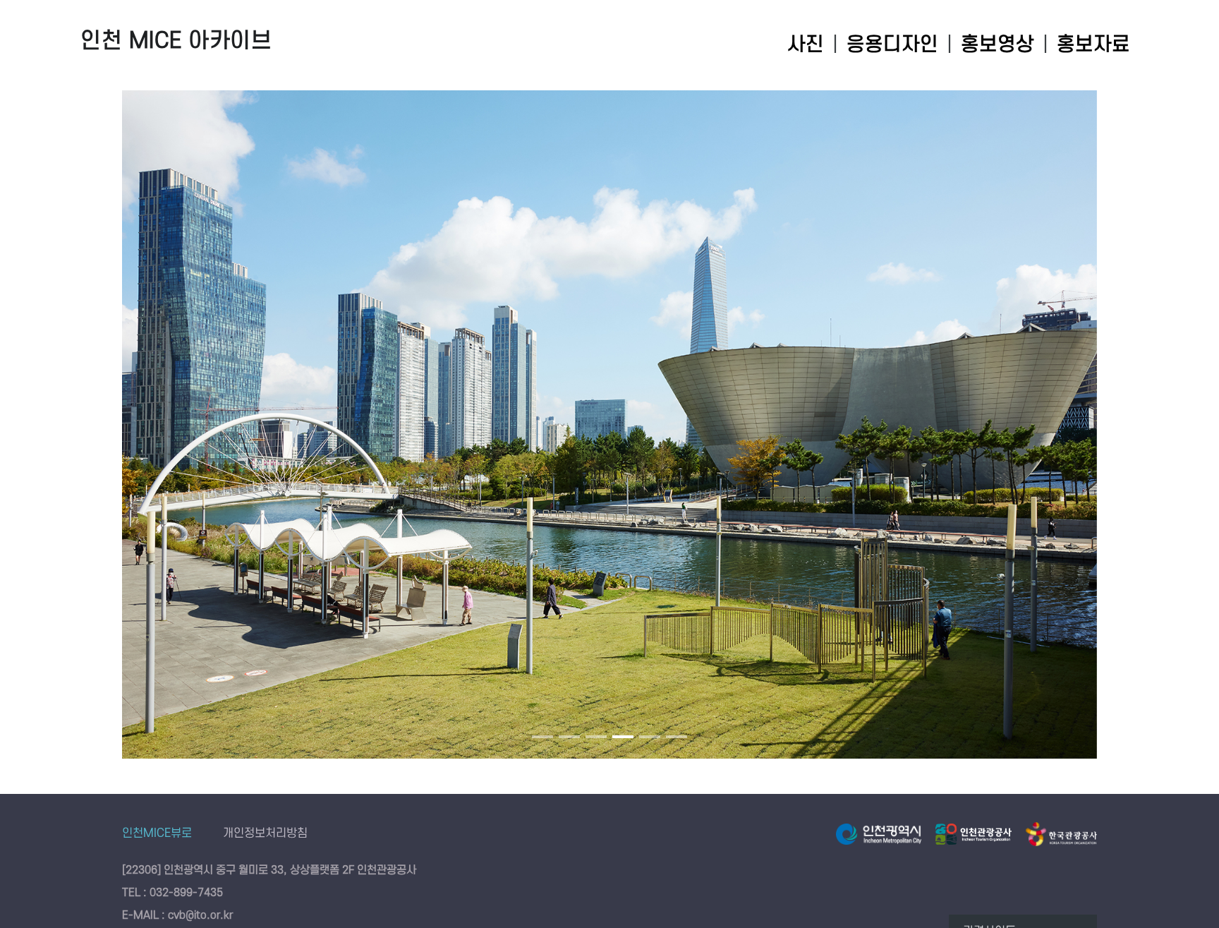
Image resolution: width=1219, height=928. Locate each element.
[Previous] (149, 435)
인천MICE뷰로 (157, 833)
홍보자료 (1093, 45)
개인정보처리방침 (265, 833)
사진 (805, 45)
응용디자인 (892, 45)
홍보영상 (997, 45)
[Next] (1069, 435)
